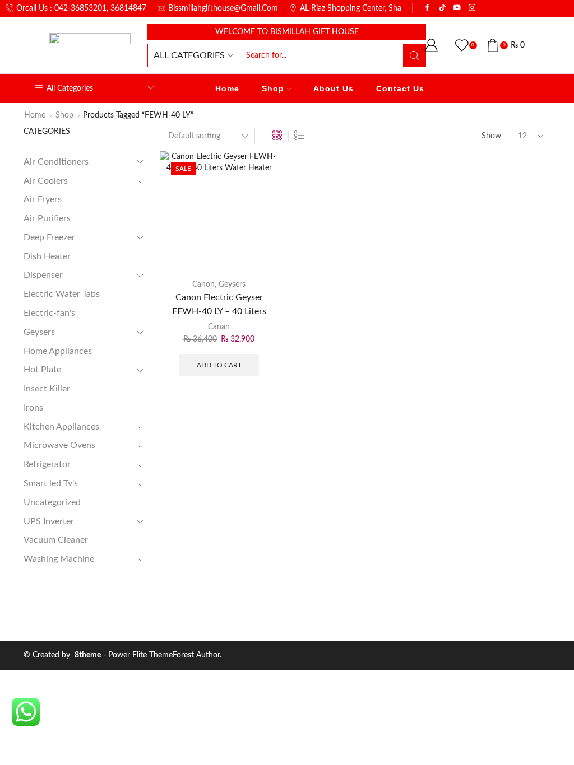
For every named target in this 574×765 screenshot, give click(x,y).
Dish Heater (47, 256)
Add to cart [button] (219, 365)
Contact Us (400, 88)
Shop (273, 88)
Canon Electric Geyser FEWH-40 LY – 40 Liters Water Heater (219, 311)
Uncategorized (52, 502)
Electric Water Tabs (62, 294)
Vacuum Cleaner (56, 539)
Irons (33, 407)
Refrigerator (47, 464)
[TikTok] (442, 8)
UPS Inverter (49, 521)
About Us (333, 88)
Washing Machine (59, 558)
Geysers (232, 284)
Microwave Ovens (59, 445)
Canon (203, 284)
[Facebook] (427, 8)
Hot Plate (42, 369)
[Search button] (414, 55)
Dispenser (43, 274)
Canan (219, 327)
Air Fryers (43, 199)
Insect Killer (47, 388)
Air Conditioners (56, 161)
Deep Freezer (49, 237)
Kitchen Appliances (61, 426)
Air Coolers (46, 180)
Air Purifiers (47, 218)
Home (227, 88)
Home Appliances (58, 351)
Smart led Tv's (51, 483)
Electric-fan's (49, 313)
